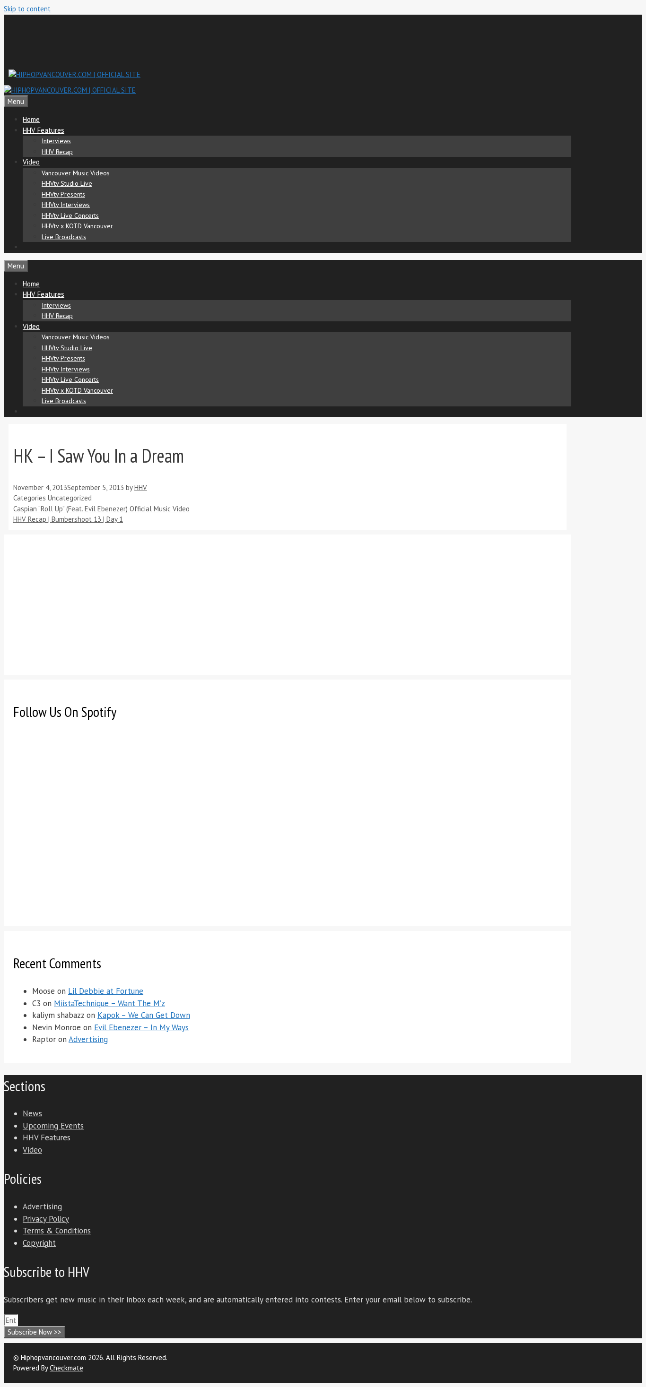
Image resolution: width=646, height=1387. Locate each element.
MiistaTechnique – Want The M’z (109, 1003)
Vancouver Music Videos (76, 173)
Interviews (56, 141)
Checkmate (66, 1367)
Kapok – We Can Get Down (143, 1015)
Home (31, 119)
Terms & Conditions (57, 1230)
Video (31, 161)
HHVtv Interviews (66, 204)
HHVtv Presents (63, 194)
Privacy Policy (46, 1219)
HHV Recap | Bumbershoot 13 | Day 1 (68, 519)
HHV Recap (57, 151)
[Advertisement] (181, 40)
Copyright (39, 1243)
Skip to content (27, 8)
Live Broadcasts (64, 237)
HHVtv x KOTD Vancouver (77, 226)
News (32, 1113)
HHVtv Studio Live (67, 183)
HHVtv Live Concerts (70, 215)
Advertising (88, 1039)
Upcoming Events (53, 1125)
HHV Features (43, 130)
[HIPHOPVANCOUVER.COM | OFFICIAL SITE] (70, 90)
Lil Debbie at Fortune (105, 991)
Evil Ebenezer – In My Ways (141, 1027)
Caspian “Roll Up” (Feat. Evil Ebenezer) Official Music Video (101, 508)
